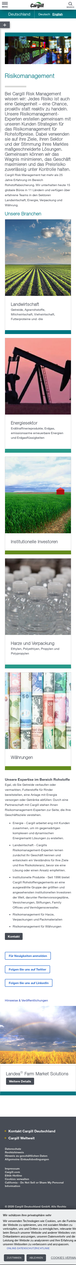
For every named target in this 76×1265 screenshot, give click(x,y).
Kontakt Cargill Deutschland (31, 1131)
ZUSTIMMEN (14, 1257)
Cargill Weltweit (20, 1138)
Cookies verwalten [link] (17, 1179)
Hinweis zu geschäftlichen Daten (26, 1155)
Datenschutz (13, 1148)
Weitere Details (20, 1081)
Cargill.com (12, 1172)
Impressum (12, 1168)
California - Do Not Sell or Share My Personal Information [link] (34, 1184)
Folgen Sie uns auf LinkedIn (29, 983)
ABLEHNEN (36, 1257)
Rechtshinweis (14, 1152)
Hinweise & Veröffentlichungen (26, 1000)
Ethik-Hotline (13, 1175)
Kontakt (14, 936)
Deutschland (19, 14)
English (57, 14)
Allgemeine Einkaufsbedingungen (27, 1159)
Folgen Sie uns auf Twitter (27, 969)
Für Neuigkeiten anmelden (28, 956)
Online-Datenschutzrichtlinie (28, 1248)
